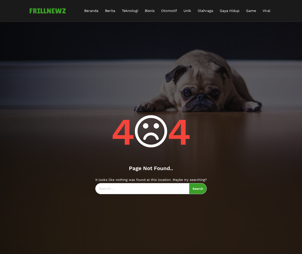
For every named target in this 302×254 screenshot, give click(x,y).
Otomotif (169, 11)
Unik (187, 11)
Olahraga (205, 11)
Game (251, 11)
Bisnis (150, 11)
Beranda (91, 11)
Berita (110, 11)
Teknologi (130, 11)
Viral (266, 11)
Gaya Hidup (229, 11)
